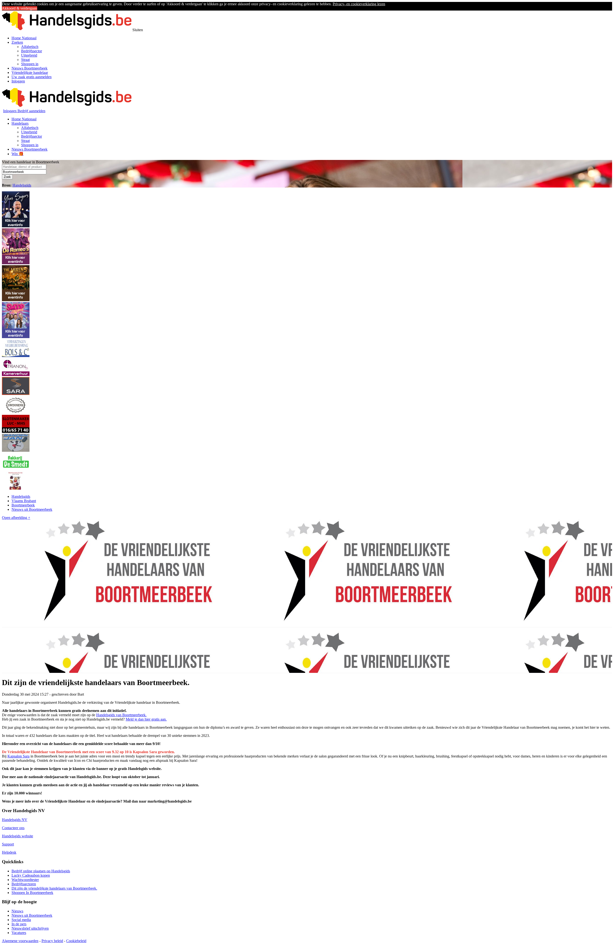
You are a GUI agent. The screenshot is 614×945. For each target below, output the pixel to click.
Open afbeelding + (16, 518)
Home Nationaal (24, 38)
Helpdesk (9, 852)
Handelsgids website (17, 836)
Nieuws (17, 911)
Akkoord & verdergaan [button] (19, 8)
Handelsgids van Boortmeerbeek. (121, 715)
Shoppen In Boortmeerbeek (32, 893)
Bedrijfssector (31, 51)
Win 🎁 (18, 154)
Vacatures (19, 933)
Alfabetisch (29, 47)
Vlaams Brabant (24, 501)
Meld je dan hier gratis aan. (146, 719)
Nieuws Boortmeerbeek (29, 68)
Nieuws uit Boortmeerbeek (32, 509)
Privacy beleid (52, 941)
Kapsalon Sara (18, 756)
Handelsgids (21, 185)
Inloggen (18, 81)
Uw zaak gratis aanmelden (32, 77)
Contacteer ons (13, 828)
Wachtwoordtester (25, 880)
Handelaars (20, 123)
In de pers (19, 924)
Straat (25, 60)
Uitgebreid (29, 55)
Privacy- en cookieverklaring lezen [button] (359, 4)
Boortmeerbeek (23, 505)
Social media (21, 920)
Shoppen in (29, 64)
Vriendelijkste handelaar (30, 72)
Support (8, 844)
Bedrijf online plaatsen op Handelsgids (41, 871)
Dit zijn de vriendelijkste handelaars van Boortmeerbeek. (54, 888)
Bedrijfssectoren (24, 884)
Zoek (7, 177)
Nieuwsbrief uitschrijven (30, 928)
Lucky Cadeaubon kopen (31, 875)
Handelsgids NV (14, 820)
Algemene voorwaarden (20, 941)
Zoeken (17, 42)
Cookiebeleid (76, 941)
